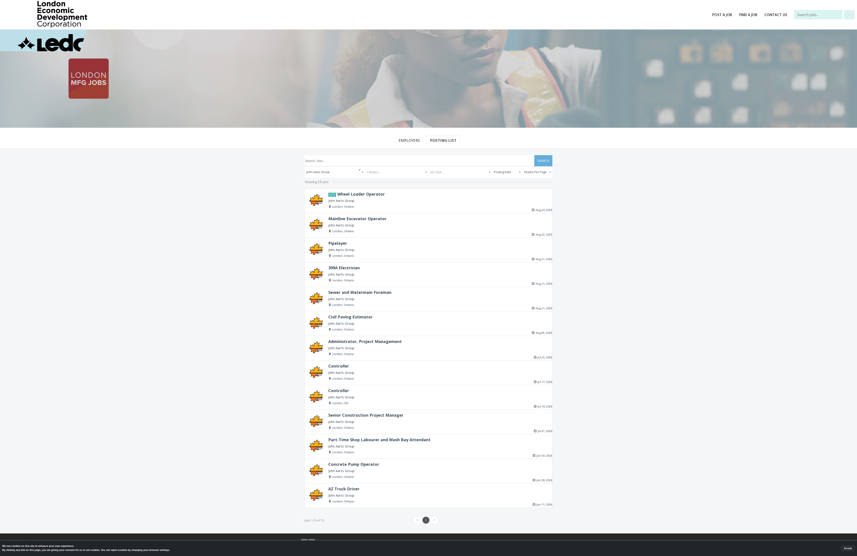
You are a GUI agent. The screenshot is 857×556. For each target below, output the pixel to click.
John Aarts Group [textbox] (318, 172)
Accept (848, 548)
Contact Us (775, 14)
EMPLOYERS (409, 140)
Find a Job (748, 14)
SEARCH (543, 161)
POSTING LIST (443, 140)
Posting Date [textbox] (502, 172)
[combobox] (335, 172)
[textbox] (396, 172)
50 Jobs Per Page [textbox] (535, 172)
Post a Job (722, 14)
